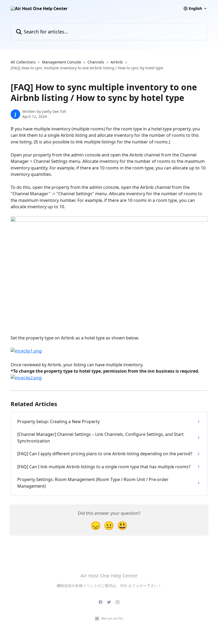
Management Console (61, 62)
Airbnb (117, 62)
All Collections (23, 62)
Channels (95, 62)
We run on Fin (112, 618)
